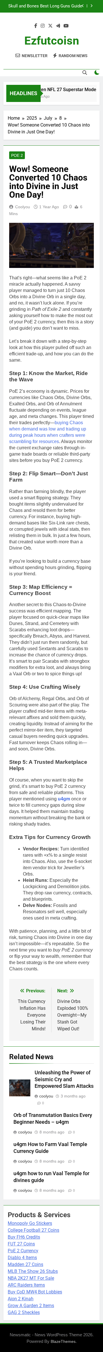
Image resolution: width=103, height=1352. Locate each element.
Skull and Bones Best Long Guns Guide (45, 6)
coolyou (22, 207)
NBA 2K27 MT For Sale (31, 1278)
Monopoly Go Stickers (30, 1223)
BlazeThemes (63, 1341)
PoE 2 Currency (23, 1250)
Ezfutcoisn (51, 40)
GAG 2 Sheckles (24, 1312)
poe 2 (17, 155)
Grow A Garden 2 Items (31, 1305)
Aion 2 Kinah (20, 1298)
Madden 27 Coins (25, 1264)
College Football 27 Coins (33, 1230)
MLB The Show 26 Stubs (33, 1271)
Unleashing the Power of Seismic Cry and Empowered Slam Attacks (64, 1079)
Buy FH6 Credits (24, 1237)
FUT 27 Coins (21, 1244)
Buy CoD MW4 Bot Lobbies (35, 1292)
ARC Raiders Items (26, 1285)
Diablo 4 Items (22, 1257)
